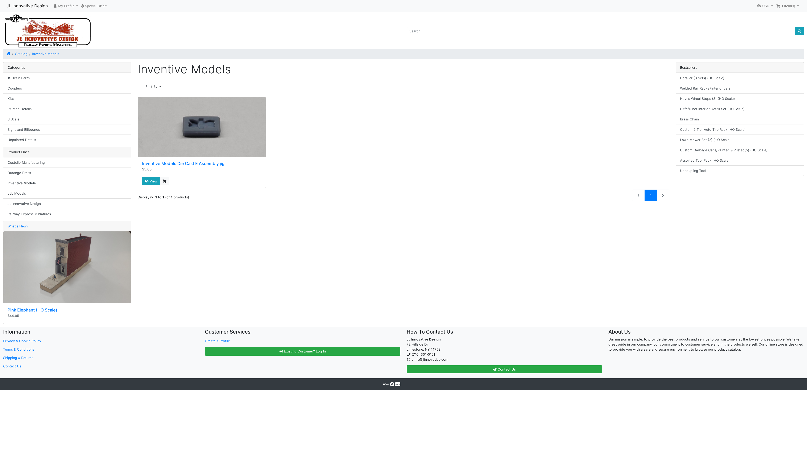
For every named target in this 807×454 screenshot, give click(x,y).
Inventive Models (45, 54)
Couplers (15, 88)
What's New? (18, 226)
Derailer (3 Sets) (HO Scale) (702, 78)
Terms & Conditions (18, 349)
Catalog (21, 54)
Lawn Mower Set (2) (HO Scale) (705, 140)
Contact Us (12, 366)
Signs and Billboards (24, 129)
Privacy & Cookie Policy (22, 341)
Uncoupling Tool (693, 171)
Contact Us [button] (506, 369)
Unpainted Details (22, 140)
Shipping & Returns (18, 358)
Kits (11, 98)
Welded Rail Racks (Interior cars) (706, 88)
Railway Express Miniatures (29, 214)
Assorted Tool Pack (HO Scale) (705, 160)
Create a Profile (217, 341)
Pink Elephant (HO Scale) (32, 310)
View (153, 181)
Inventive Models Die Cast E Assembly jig (183, 163)
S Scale (13, 119)
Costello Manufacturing (26, 162)
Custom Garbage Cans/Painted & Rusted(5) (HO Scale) (723, 150)
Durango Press (19, 173)
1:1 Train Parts (19, 78)
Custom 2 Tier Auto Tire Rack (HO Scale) (713, 129)
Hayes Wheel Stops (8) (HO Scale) (707, 98)
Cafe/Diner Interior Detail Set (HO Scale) (712, 109)
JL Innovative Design (27, 5)
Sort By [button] (151, 86)
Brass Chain (689, 119)
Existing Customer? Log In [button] (304, 351)
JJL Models (17, 193)
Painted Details (20, 109)
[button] (65, 6)
